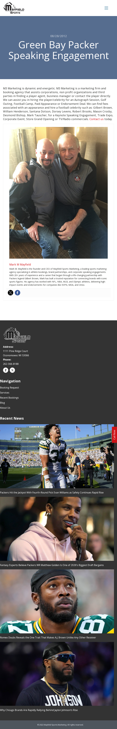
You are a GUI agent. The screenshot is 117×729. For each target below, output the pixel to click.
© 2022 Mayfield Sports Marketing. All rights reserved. (60, 725)
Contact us (96, 119)
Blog (2, 402)
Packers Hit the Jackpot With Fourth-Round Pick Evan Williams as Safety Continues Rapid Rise (52, 492)
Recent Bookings (9, 397)
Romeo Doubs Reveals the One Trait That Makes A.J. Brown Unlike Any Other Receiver (48, 637)
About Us (5, 407)
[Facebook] (17, 292)
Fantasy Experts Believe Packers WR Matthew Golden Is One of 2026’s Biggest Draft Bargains (52, 565)
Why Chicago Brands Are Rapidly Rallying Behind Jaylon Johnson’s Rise (39, 710)
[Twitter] (10, 292)
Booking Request (9, 387)
